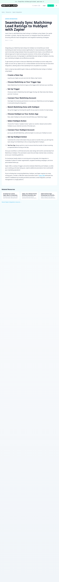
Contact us (50, 5)
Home (3, 12)
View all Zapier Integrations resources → (11, 202)
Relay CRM (42, 175)
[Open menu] (56, 5)
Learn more (39, 1)
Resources (8, 12)
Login (44, 5)
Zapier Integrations (17, 12)
